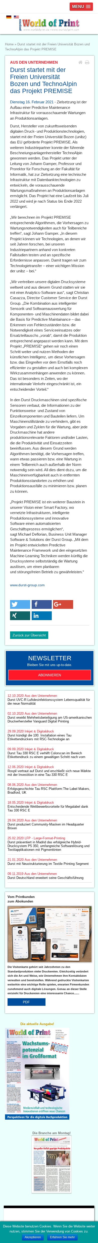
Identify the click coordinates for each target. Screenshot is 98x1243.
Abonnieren (49, 675)
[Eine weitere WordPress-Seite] (49, 24)
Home (9, 44)
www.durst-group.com (27, 585)
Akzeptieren (33, 1237)
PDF (26, 1002)
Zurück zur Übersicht (29, 635)
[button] (20, 604)
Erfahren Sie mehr (62, 1237)
